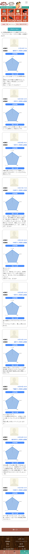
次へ (14, 529)
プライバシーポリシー (21, 541)
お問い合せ (21, 539)
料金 (8, 544)
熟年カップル (18, 549)
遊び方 (21, 544)
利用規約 (7, 541)
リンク (8, 546)
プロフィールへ (14, 29)
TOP (8, 539)
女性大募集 (21, 546)
